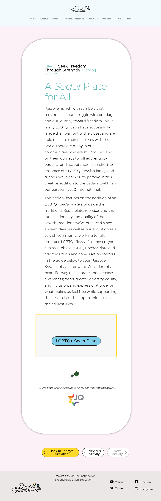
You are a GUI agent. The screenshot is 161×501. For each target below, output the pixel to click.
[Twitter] (111, 488)
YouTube (120, 482)
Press (128, 18)
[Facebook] (136, 481)
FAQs (118, 18)
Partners (106, 18)
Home (33, 18)
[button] (118, 452)
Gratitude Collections (73, 18)
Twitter (119, 488)
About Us (93, 18)
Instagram (146, 489)
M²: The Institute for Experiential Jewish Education (75, 477)
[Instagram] (136, 488)
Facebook (146, 482)
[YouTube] (111, 481)
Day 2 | (51, 66)
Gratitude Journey (49, 18)
